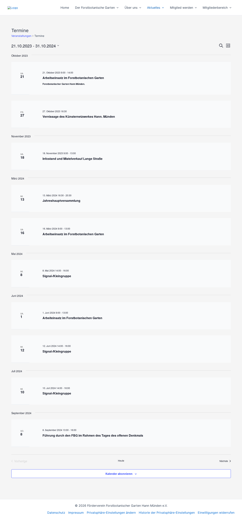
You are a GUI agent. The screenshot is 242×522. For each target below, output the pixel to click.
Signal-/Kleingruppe (57, 276)
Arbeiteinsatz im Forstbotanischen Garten (72, 318)
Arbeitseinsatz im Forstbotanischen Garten (73, 78)
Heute (121, 460)
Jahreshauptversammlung (61, 200)
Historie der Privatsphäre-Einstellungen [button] (167, 512)
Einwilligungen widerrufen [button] (216, 512)
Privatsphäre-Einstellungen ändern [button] (111, 512)
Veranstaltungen (21, 35)
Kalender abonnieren (119, 474)
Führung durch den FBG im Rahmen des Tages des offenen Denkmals (93, 435)
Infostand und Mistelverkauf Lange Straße (72, 158)
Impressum (76, 512)
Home (64, 7)
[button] (117, 7)
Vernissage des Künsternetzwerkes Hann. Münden (79, 116)
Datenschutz (56, 512)
